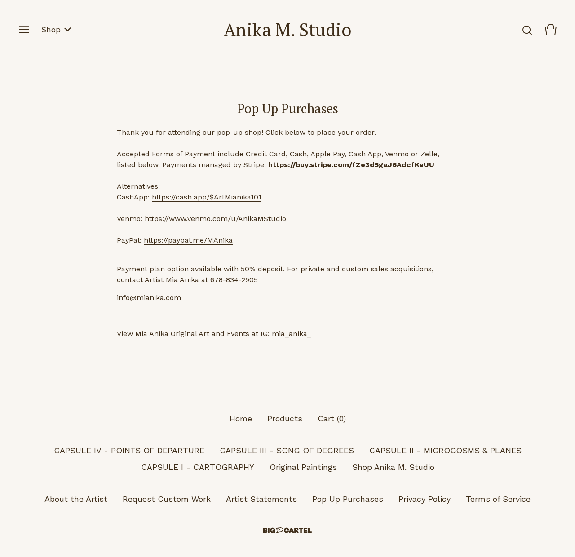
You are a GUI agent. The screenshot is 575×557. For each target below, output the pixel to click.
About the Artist (75, 499)
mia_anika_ (291, 333)
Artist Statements (261, 499)
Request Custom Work (167, 499)
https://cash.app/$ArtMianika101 (206, 197)
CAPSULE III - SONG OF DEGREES (287, 450)
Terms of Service (498, 499)
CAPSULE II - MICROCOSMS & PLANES (445, 450)
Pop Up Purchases (347, 499)
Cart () (332, 418)
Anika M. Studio (287, 29)
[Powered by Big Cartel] (287, 530)
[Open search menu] (527, 30)
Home (241, 418)
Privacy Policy (424, 499)
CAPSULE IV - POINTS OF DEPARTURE (129, 450)
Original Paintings (303, 467)
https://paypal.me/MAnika (188, 240)
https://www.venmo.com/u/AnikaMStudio (215, 218)
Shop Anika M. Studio (393, 467)
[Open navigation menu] (24, 30)
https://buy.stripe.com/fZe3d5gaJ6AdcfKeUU (351, 164)
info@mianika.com (149, 297)
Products (284, 418)
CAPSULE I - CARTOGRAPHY (197, 467)
